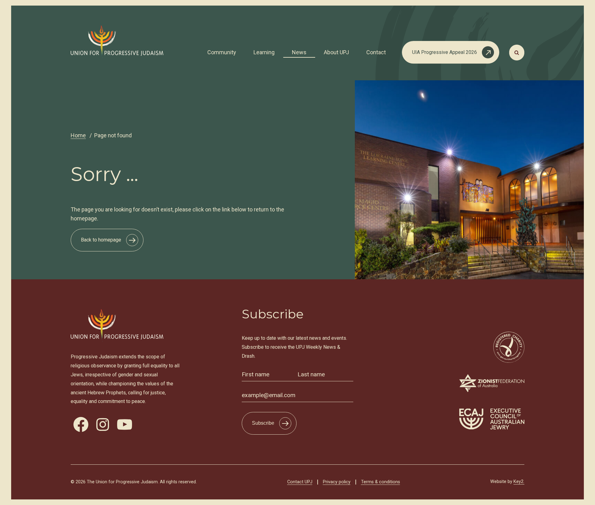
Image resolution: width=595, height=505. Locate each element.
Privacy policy (336, 482)
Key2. (518, 481)
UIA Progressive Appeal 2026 (444, 52)
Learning (264, 52)
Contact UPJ (299, 482)
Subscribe (263, 423)
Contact (376, 52)
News (299, 52)
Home (78, 135)
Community (221, 52)
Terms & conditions (380, 482)
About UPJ (336, 52)
